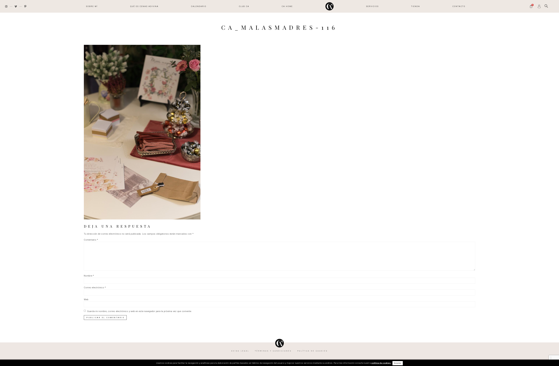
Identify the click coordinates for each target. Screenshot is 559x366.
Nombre (89, 276)
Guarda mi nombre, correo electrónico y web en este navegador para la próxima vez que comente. (139, 311)
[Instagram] (6, 6)
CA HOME (287, 6)
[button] (546, 6)
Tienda (415, 6)
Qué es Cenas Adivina (144, 6)
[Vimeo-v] (15, 6)
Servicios (372, 6)
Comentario (91, 240)
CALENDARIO (198, 6)
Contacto (458, 6)
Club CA (244, 6)
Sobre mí (92, 6)
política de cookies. (381, 363)
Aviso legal (240, 351)
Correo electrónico (95, 288)
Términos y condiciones (273, 351)
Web (86, 299)
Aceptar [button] (397, 363)
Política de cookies (312, 351)
